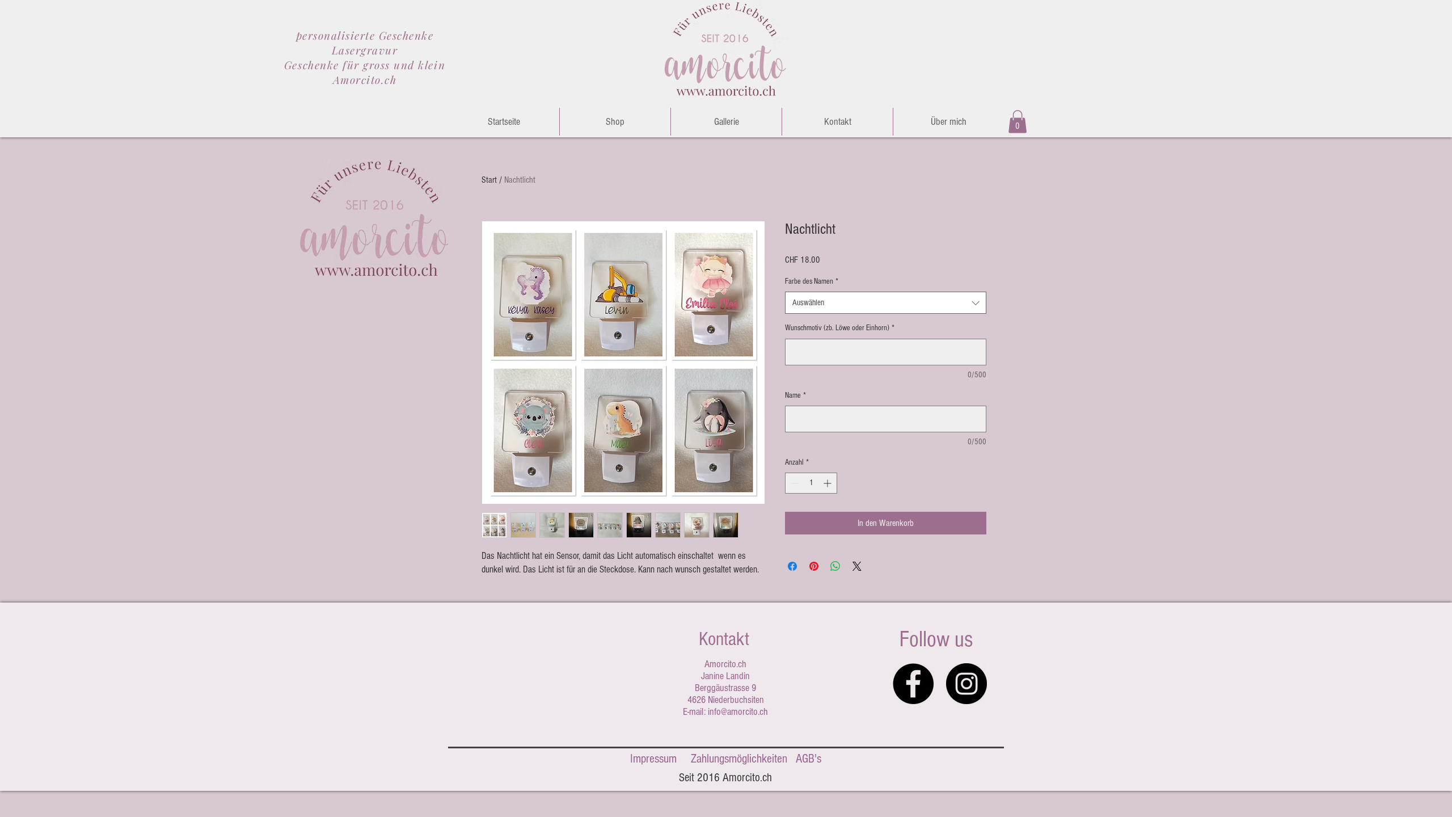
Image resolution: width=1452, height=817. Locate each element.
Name (795, 395)
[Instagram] (966, 683)
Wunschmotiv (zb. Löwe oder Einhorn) (839, 327)
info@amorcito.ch (738, 712)
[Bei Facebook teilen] (792, 566)
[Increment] (828, 483)
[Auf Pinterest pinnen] (814, 566)
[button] (1017, 121)
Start (489, 180)
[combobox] (885, 303)
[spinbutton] (811, 483)
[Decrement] (794, 483)
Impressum (653, 759)
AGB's (808, 759)
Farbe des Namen (811, 281)
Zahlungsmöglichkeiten (739, 759)
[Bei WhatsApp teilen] (835, 566)
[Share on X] (857, 566)
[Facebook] (913, 683)
